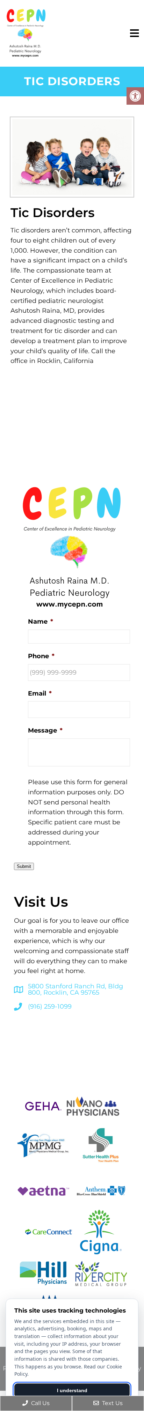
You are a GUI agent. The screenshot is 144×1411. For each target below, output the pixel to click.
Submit (24, 866)
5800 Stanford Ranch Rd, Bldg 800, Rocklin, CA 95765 (75, 989)
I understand (72, 1390)
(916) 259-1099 (50, 1006)
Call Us (40, 1403)
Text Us (112, 1403)
